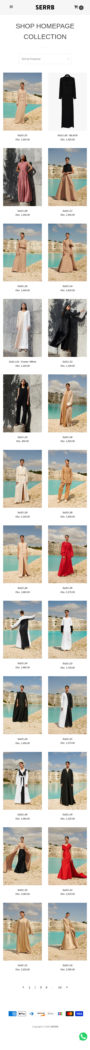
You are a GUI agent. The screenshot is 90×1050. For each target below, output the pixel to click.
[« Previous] (23, 988)
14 (60, 987)
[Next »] (67, 988)
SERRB (54, 1026)
